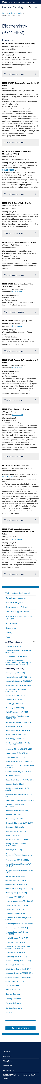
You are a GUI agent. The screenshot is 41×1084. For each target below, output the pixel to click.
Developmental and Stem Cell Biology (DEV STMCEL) (19, 744)
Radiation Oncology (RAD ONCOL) (18, 961)
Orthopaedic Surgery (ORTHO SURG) (19, 889)
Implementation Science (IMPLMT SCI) (19, 800)
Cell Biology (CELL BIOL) (14, 704)
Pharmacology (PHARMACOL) (16, 928)
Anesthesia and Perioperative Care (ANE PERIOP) (18, 651)
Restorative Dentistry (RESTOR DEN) (19, 973)
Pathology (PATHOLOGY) (14, 897)
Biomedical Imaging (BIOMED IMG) (18, 677)
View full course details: (14, 74)
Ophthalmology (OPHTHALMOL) (17, 860)
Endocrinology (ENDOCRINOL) (16, 753)
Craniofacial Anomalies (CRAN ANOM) (19, 722)
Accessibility (7, 1056)
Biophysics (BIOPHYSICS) (15, 695)
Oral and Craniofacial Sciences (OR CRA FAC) (18, 865)
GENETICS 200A (8, 170)
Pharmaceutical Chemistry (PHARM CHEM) (18, 918)
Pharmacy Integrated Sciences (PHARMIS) (16, 933)
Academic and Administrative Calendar (18, 617)
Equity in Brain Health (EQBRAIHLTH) (18, 761)
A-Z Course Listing (15, 13)
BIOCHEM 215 (8, 477)
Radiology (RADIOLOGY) (14, 965)
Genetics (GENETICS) (13, 776)
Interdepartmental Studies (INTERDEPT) (14, 805)
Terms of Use (7, 1065)
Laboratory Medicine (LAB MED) (17, 810)
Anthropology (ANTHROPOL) (16, 656)
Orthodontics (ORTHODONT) (16, 884)
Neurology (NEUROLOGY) (14, 827)
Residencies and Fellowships (18, 607)
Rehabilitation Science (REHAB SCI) (18, 969)
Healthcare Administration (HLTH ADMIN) (17, 789)
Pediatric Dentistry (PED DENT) (16, 905)
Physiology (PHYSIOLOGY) (15, 942)
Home (4, 13)
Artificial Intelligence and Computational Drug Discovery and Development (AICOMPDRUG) (18, 662)
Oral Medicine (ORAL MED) (15, 876)
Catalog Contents (13, 998)
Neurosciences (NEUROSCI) (15, 831)
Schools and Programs (15, 598)
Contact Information (14, 1008)
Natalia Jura (17, 291)
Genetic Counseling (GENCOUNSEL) (18, 772)
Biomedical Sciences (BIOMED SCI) (18, 685)
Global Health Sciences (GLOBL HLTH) (19, 780)
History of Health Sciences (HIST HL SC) (18, 795)
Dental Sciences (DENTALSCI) (16, 735)
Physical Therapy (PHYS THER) (17, 938)
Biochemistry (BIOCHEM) (14, 669)
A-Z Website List (8, 1070)
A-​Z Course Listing (13, 642)
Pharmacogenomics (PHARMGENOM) (19, 924)
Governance (10, 628)
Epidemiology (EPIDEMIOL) (15, 757)
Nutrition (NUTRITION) (13, 850)
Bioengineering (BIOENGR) (15, 673)
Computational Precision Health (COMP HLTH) (17, 717)
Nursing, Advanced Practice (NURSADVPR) (15, 845)
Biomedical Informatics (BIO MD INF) (18, 681)
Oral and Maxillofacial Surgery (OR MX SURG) (19, 871)
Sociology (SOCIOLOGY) (14, 981)
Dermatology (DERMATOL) (15, 739)
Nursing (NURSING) (12, 835)
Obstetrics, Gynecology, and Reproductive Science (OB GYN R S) (18, 855)
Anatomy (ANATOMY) (13, 646)
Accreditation (11, 623)
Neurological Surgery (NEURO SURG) (19, 823)
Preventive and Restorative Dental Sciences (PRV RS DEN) (17, 947)
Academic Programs (14, 602)
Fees (7, 637)
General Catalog (12, 7)
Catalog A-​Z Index (13, 1003)
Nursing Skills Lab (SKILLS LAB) (17, 839)
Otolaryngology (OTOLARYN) (16, 893)
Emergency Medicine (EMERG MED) (18, 749)
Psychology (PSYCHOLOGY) (16, 956)
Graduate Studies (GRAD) (14, 784)
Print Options (21, 1028)
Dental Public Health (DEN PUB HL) (18, 730)
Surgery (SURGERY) (12, 985)
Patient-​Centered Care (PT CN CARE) (19, 901)
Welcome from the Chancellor (18, 593)
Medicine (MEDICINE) (13, 815)
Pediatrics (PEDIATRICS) (14, 909)
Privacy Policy (7, 1061)
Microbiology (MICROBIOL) (15, 819)
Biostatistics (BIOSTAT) (14, 700)
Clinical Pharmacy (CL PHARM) (16, 712)
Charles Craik (17, 414)
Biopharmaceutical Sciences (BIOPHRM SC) (15, 690)
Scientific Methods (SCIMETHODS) (18, 977)
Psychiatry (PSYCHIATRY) (15, 952)
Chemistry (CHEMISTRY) (14, 708)
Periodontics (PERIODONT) (15, 913)
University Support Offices (17, 611)
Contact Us (6, 1051)
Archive (8, 1012)
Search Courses (12, 994)
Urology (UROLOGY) (13, 990)
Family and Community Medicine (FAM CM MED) (19, 766)
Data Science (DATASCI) (14, 726)
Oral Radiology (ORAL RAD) (15, 880)
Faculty (8, 632)
